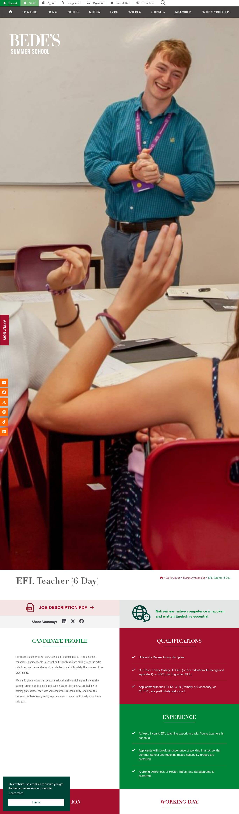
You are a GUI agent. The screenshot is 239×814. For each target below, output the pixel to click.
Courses (94, 12)
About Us (73, 12)
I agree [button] (36, 802)
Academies (134, 12)
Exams (114, 12)
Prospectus (73, 3)
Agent (51, 3)
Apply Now (4, 330)
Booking (53, 12)
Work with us (183, 12)
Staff (32, 3)
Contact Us (158, 12)
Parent (13, 3)
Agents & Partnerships (216, 12)
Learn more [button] (16, 793)
